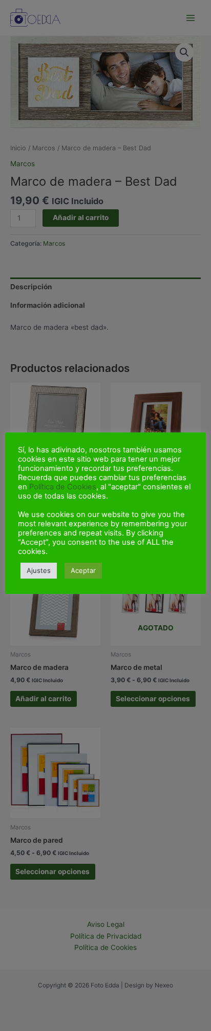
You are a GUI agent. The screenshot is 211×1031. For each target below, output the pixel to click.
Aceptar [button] (83, 570)
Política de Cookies (62, 486)
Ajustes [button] (39, 570)
